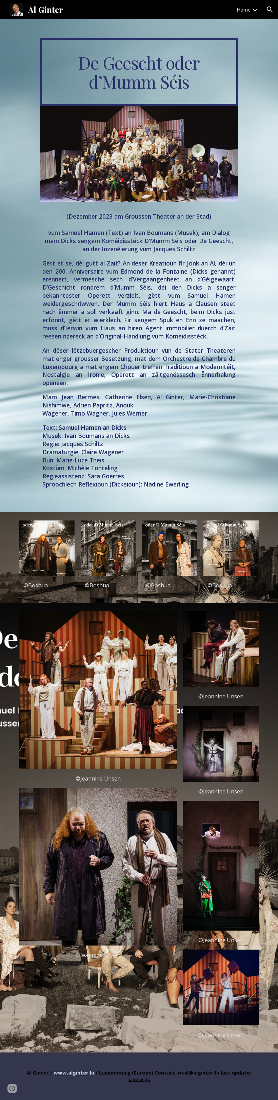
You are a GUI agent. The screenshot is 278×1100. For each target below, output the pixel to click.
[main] (139, 72)
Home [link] (244, 9)
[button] (270, 9)
